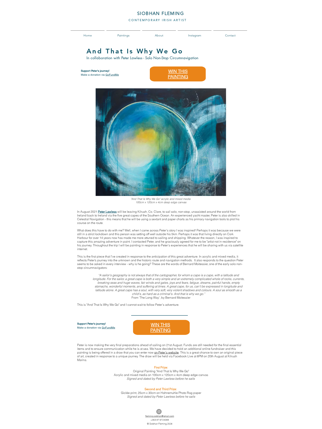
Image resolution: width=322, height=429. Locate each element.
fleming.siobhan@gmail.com (159, 416)
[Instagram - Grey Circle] (159, 411)
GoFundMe (112, 74)
